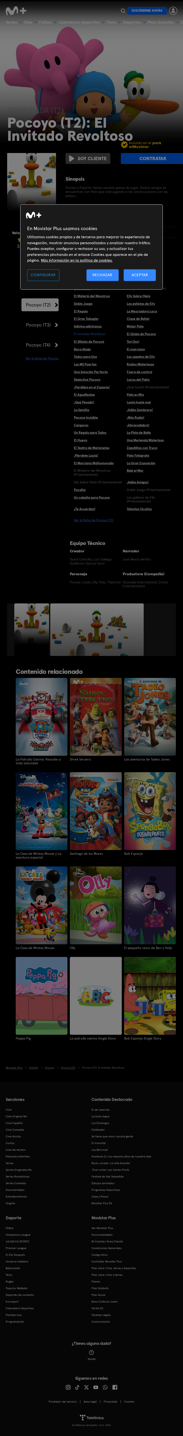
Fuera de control (139, 372)
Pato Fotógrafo (138, 455)
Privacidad (110, 1401)
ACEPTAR (140, 275)
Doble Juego (83, 304)
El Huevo (80, 440)
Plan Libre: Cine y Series (107, 1275)
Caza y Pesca (100, 1196)
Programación (15, 1321)
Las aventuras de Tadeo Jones (147, 759)
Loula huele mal (139, 402)
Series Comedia (16, 1183)
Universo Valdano (17, 1261)
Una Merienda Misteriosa (145, 440)
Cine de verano (15, 1149)
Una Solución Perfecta (91, 372)
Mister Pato (135, 326)
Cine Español (14, 1123)
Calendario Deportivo (20, 1308)
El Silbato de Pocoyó (89, 341)
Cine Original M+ (16, 1116)
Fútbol (45, 22)
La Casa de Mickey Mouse (35, 948)
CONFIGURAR (43, 275)
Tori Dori (133, 341)
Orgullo (10, 1203)
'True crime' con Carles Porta (110, 1170)
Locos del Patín (138, 379)
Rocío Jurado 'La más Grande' (111, 1163)
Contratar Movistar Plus (107, 1261)
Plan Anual (98, 1295)
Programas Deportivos (106, 1190)
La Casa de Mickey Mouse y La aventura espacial (38, 855)
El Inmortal (99, 1143)
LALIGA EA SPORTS (17, 1241)
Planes (96, 1281)
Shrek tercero (80, 759)
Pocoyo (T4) (38, 345)
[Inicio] (18, 10)
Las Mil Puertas (85, 364)
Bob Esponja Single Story (142, 1038)
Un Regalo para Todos (90, 432)
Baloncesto (13, 1268)
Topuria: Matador (17, 1288)
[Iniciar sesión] (173, 11)
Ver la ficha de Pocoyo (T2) (93, 520)
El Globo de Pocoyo (141, 334)
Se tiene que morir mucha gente (112, 1136)
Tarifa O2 (97, 1308)
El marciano (136, 349)
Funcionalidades (102, 1234)
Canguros (81, 425)
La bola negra (100, 1116)
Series (11, 22)
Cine (28, 22)
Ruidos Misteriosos (140, 364)
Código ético (100, 1254)
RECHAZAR (102, 275)
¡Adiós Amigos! (138, 482)
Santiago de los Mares (86, 853)
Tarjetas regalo (101, 1315)
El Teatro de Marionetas (91, 448)
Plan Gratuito (161, 22)
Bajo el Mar (135, 470)
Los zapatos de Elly (141, 357)
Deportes (132, 22)
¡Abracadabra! (138, 425)
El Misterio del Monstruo (92, 296)
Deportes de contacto (20, 1295)
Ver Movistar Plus (102, 1228)
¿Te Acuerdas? (84, 509)
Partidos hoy (14, 1315)
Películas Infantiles (18, 1156)
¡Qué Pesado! (84, 402)
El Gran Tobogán (86, 319)
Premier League (16, 1248)
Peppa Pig (23, 1038)
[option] (32, 629)
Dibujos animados (103, 1183)
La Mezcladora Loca (142, 311)
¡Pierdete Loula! (86, 455)
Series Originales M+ (19, 1170)
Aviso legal (90, 1401)
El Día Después (15, 1254)
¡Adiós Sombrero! (140, 410)
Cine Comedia (15, 1129)
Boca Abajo (82, 349)
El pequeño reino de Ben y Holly (148, 948)
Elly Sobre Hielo (138, 296)
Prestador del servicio (63, 1401)
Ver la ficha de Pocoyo (42, 358)
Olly (72, 948)
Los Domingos (100, 1123)
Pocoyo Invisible (86, 417)
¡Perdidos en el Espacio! (92, 387)
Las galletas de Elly (141, 304)
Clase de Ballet (138, 319)
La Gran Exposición (141, 463)
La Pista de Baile (139, 432)
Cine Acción (13, 1136)
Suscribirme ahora (147, 10)
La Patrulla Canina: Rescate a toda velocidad (38, 761)
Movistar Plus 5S (102, 1203)
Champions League (18, 1234)
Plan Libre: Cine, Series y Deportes (114, 1268)
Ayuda (92, 1359)
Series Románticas (17, 1176)
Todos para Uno (85, 357)
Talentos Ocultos (139, 509)
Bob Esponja (133, 853)
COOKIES (129, 1401)
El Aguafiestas (84, 394)
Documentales (15, 1190)
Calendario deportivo (79, 22)
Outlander (98, 1129)
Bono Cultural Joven (105, 1301)
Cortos (10, 1143)
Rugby (9, 1281)
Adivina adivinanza (88, 326)
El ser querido (101, 1109)
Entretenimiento (16, 1196)
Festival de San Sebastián (108, 1176)
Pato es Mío (135, 394)
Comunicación (101, 1321)
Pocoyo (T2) (38, 305)
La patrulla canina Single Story (93, 1038)
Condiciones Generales (107, 1248)
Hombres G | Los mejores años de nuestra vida (121, 1156)
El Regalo (81, 311)
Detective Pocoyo (87, 379)
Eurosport (12, 1301)
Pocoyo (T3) (38, 325)
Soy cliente (92, 158)
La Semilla (81, 410)
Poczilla (80, 490)
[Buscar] (123, 11)
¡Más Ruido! (135, 417)
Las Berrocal (100, 1149)
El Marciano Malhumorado (94, 463)
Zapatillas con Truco (142, 448)
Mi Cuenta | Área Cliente (107, 1241)
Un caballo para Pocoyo (92, 497)
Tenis (111, 22)
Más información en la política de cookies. (76, 260)
